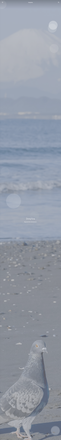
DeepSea (30, 2)
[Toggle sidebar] (2, 2)
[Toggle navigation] (58, 2)
